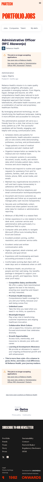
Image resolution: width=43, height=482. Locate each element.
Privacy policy (16, 415)
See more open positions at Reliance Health (21, 395)
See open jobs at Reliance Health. (19, 60)
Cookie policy (27, 415)
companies (14, 28)
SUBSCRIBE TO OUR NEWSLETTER (17, 427)
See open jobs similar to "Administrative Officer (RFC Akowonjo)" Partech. (21, 64)
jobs (6, 28)
